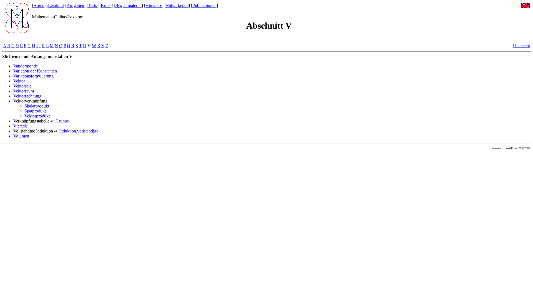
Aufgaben (75, 5)
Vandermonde (25, 66)
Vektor (19, 81)
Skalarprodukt (36, 106)
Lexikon (55, 5)
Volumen (21, 136)
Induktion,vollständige (78, 131)
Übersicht (521, 45)
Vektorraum (23, 91)
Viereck (20, 126)
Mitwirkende (177, 5)
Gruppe (62, 121)
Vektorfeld (22, 86)
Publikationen (204, 5)
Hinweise (153, 5)
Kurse (106, 5)
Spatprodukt (35, 111)
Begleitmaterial (128, 5)
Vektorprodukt (37, 116)
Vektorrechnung (27, 96)
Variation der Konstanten (35, 71)
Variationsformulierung (33, 76)
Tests (92, 5)
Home (38, 5)
